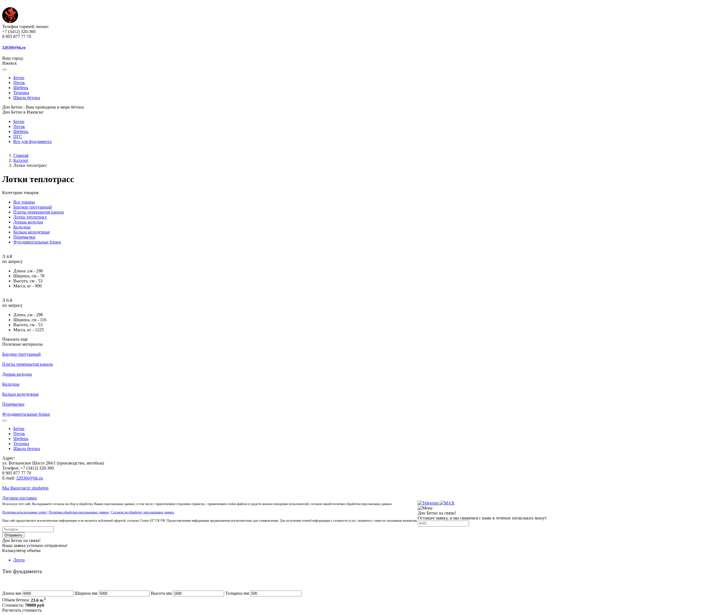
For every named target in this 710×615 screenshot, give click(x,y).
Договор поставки (19, 498)
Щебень (20, 87)
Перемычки (24, 237)
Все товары (24, 202)
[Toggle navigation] (4, 70)
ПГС (17, 136)
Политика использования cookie (24, 512)
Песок (19, 82)
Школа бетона (26, 97)
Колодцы (22, 227)
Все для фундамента (32, 141)
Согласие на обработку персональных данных (142, 512)
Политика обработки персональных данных (79, 512)
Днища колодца (28, 222)
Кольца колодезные (31, 232)
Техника (21, 92)
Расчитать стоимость (22, 610)
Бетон (18, 77)
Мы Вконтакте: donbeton (25, 488)
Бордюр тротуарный (32, 207)
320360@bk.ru (29, 478)
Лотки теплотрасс (30, 217)
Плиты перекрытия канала (38, 212)
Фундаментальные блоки (37, 242)
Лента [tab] (19, 560)
